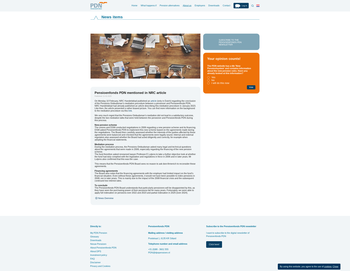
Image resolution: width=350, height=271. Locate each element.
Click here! (214, 244)
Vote (251, 87)
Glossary (94, 236)
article (154, 101)
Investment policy (98, 255)
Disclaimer (95, 262)
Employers (200, 5)
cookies (328, 266)
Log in (244, 6)
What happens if (148, 5)
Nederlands (258, 7)
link (130, 111)
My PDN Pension (98, 233)
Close (335, 266)
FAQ (92, 259)
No (213, 80)
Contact (226, 5)
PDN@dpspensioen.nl (159, 252)
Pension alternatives (170, 5)
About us (187, 5)
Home (134, 5)
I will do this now (220, 83)
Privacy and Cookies (100, 266)
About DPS (95, 251)
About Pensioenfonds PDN (103, 248)
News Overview (105, 198)
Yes (213, 77)
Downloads (213, 5)
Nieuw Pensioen (98, 244)
